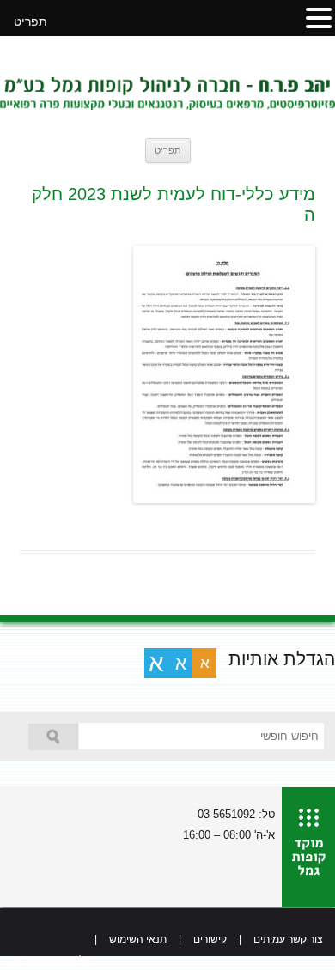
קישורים (210, 939)
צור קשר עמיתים (288, 939)
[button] (319, 17)
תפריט (168, 150)
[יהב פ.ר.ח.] (167, 87)
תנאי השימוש (138, 939)
